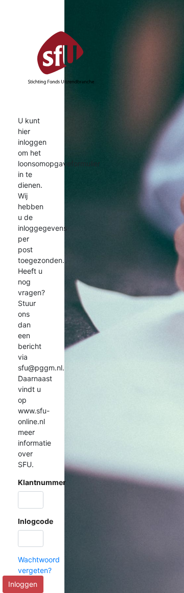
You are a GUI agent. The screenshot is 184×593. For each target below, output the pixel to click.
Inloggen (22, 584)
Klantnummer (42, 482)
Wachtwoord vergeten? (39, 565)
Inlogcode (35, 521)
